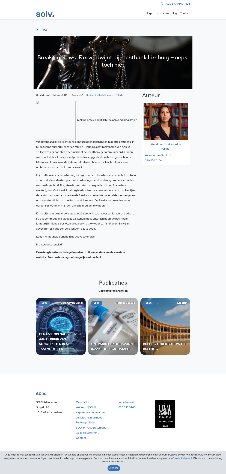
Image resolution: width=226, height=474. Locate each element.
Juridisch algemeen (104, 95)
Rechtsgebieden (86, 422)
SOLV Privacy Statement (91, 428)
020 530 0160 (174, 4)
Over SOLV (82, 402)
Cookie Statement (182, 458)
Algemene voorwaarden (91, 412)
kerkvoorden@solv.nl (158, 155)
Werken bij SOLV (86, 407)
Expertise (153, 13)
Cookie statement (87, 433)
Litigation (89, 95)
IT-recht (119, 95)
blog (44, 30)
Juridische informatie (89, 418)
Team (165, 13)
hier (45, 237)
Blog (174, 13)
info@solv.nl (125, 402)
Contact (185, 13)
